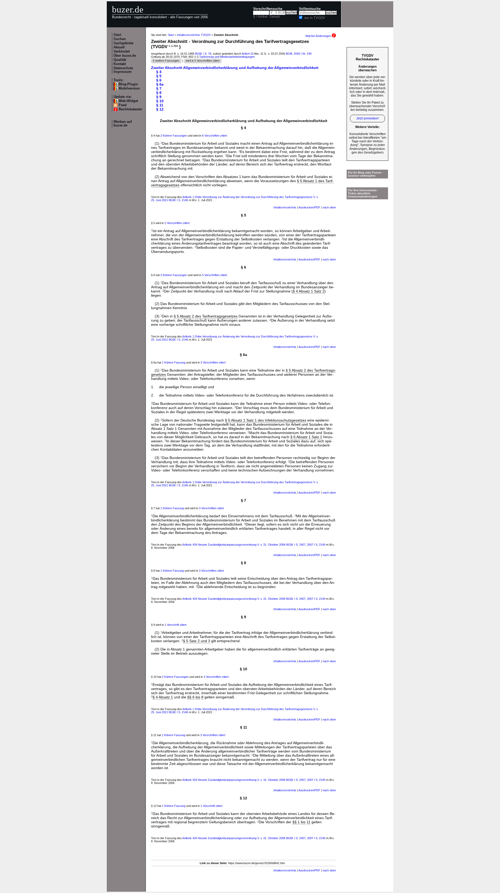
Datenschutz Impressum (123, 70)
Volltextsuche (310, 9)
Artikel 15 (247, 53)
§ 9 (158, 97)
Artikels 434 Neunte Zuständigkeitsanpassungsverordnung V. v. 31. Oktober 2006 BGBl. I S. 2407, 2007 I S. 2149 (254, 544)
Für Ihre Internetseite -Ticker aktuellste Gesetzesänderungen (363, 193)
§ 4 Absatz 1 (163, 697)
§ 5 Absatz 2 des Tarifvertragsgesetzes (206, 316)
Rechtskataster (130, 109)
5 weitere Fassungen (166, 60)
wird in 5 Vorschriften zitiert (203, 60)
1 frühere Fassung (173, 362)
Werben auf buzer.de (123, 123)
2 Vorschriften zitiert (177, 223)
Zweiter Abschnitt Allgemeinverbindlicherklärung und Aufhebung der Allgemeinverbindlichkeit (234, 68)
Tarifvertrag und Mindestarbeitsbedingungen (227, 56)
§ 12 (160, 109)
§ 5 (158, 76)
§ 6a (160, 84)
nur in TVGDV (314, 18)
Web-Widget (128, 101)
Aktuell (119, 47)
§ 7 (158, 88)
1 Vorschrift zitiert (175, 624)
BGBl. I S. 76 (203, 53)
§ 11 (159, 105)
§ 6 (158, 80)
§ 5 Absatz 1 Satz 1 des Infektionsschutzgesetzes (265, 420)
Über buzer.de (125, 56)
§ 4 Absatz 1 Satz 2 (308, 291)
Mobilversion (129, 88)
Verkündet (122, 51)
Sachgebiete (123, 43)
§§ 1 (296, 822)
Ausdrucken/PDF (309, 207)
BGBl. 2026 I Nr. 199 (298, 53)
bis (198, 697)
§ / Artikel (260, 16)
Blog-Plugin (128, 84)
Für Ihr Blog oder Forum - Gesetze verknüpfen (365, 174)
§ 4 (158, 72)
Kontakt (120, 64)
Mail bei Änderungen (318, 35)
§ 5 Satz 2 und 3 (196, 641)
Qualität (120, 60)
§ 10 (160, 101)
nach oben (329, 207)
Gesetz (275, 16)
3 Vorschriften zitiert (213, 362)
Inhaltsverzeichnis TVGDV (194, 34)
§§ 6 (191, 697)
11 (308, 822)
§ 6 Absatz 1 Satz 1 (306, 437)
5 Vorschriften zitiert (214, 275)
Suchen (120, 39)
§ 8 (158, 93)
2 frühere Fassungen (173, 135)
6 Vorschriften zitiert (214, 135)
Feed (123, 105)
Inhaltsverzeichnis (284, 207)
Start (117, 35)
